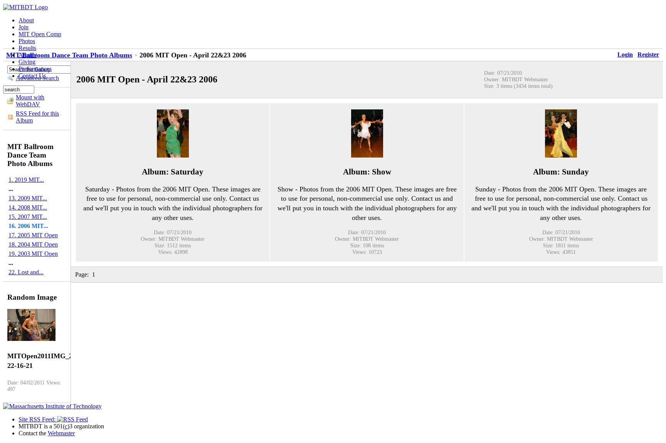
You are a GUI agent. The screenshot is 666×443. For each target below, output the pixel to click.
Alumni (27, 55)
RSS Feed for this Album (37, 117)
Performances (35, 68)
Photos (26, 41)
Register (648, 54)
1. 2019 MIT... (26, 179)
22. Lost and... (26, 272)
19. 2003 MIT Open (33, 253)
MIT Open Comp (39, 34)
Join (23, 27)
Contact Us (32, 75)
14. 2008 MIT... (27, 207)
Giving (26, 62)
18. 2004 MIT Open (33, 244)
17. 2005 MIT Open (33, 235)
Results (27, 48)
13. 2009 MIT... (27, 198)
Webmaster (61, 433)
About (26, 20)
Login (625, 54)
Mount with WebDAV (30, 100)
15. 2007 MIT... (27, 216)
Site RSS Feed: (37, 419)
